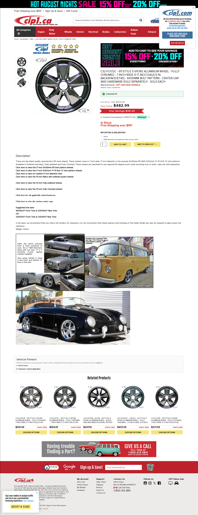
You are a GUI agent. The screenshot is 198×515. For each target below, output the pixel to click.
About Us (100, 490)
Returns (99, 487)
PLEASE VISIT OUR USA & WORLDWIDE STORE (177, 35)
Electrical (93, 32)
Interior (80, 32)
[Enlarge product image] (88, 110)
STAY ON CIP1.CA (177, 43)
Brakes (106, 32)
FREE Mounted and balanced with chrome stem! (121, 139)
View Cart (81, 482)
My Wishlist (81, 487)
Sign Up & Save (54, 11)
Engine (41, 32)
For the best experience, (177, 26)
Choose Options (31, 432)
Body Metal (52, 32)
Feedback (81, 490)
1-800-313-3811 (122, 490)
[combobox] (108, 20)
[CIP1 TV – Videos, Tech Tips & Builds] (171, 483)
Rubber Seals (134, 32)
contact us (99, 363)
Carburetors (120, 32)
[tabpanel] (31, 410)
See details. (28, 501)
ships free (42, 427)
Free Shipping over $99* (28, 11)
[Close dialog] (193, 8)
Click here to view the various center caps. (34, 201)
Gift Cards (72, 11)
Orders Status (82, 485)
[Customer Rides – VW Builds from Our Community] (176, 483)
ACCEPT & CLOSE (21, 506)
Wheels (68, 32)
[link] (64, 4)
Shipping (99, 485)
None (106, 137)
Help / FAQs (101, 482)
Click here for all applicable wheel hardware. (36, 195)
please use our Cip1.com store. (177, 28)
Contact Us (100, 493)
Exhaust (152, 32)
